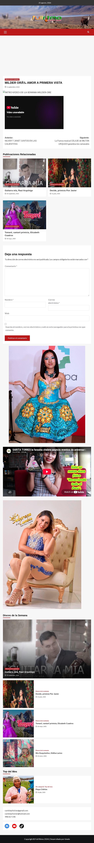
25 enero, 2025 (42, 756)
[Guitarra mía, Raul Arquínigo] (24, 172)
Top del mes (49, 786)
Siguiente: (72, 141)
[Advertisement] (47, 54)
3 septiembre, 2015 (13, 87)
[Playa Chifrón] (18, 789)
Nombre (9, 299)
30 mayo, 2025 (11, 238)
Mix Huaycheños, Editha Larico (49, 753)
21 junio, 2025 (56, 193)
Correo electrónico (54, 301)
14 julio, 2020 (41, 792)
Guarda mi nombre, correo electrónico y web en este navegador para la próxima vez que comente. (45, 328)
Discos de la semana (12, 79)
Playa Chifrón (41, 789)
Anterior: (21, 141)
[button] (5, 32)
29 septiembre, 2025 (13, 193)
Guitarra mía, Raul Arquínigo (19, 190)
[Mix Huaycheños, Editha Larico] (18, 753)
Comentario (11, 266)
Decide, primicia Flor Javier (63, 190)
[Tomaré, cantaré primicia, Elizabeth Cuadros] (24, 214)
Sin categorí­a (40, 786)
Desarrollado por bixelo (60, 839)
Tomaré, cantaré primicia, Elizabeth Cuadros (54, 723)
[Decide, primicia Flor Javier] (69, 172)
